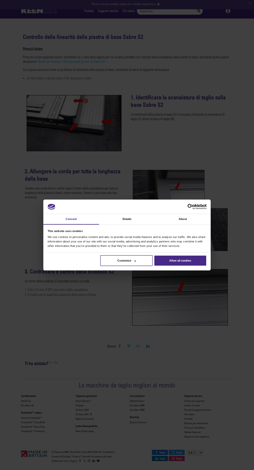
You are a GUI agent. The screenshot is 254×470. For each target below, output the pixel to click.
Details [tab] (127, 219)
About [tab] (183, 219)
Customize (124, 260)
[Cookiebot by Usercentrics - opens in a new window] (190, 206)
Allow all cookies (180, 260)
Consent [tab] (71, 219)
